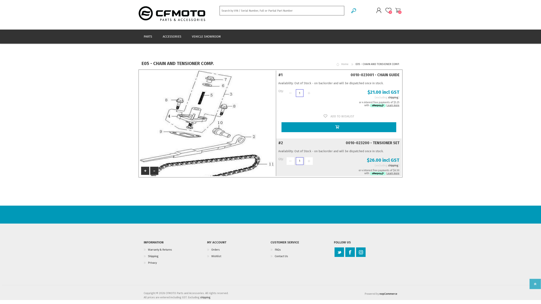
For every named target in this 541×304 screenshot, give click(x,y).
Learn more (393, 105)
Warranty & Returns (160, 249)
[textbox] (282, 10)
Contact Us (281, 256)
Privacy (152, 262)
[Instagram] (361, 252)
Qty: (281, 91)
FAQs (278, 249)
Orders (215, 249)
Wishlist (216, 256)
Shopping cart (398, 10)
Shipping (153, 256)
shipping (393, 97)
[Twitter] (339, 252)
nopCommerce (388, 293)
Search (354, 10)
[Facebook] (350, 252)
